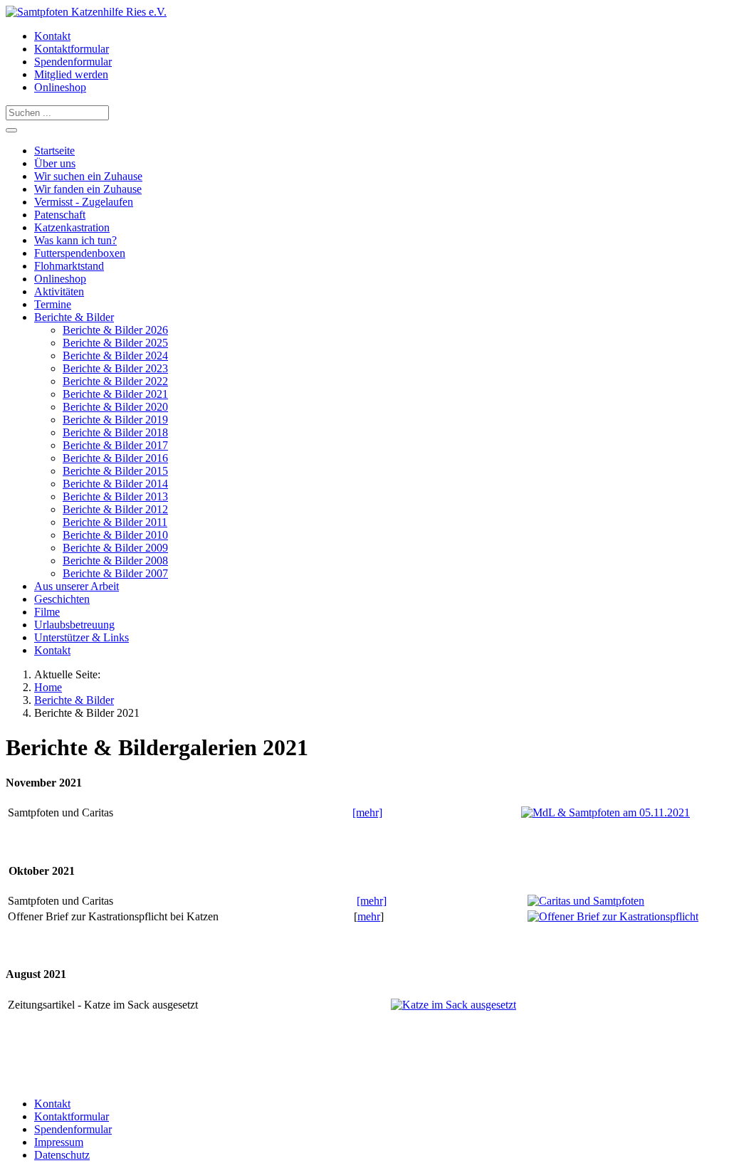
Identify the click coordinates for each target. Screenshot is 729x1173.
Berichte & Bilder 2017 (115, 445)
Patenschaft (59, 215)
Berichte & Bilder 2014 (115, 484)
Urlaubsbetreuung (74, 625)
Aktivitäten (59, 291)
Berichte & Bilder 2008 (115, 560)
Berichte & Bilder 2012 (115, 509)
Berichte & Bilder (74, 317)
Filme (47, 612)
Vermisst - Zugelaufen (83, 202)
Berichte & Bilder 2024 (115, 355)
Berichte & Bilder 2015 (115, 471)
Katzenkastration (72, 227)
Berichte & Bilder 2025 (115, 343)
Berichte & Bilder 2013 (115, 496)
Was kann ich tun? (75, 240)
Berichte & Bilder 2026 (115, 330)
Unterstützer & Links (81, 637)
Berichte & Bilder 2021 (115, 394)
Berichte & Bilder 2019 (115, 420)
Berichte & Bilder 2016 (115, 458)
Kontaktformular (71, 49)
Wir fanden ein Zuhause (88, 189)
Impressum (58, 1142)
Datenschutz (62, 1155)
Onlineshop (60, 87)
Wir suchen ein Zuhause (88, 176)
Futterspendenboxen (79, 253)
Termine (52, 304)
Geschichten (62, 599)
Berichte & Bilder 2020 (115, 407)
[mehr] (367, 812)
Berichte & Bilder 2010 (115, 535)
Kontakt (52, 36)
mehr (368, 916)
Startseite (54, 150)
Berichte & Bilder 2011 (115, 522)
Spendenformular (73, 62)
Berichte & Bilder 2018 (115, 432)
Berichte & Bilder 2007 (115, 573)
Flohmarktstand (69, 266)
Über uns (54, 163)
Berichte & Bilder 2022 (115, 381)
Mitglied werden (71, 74)
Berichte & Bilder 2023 (115, 368)
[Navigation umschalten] (11, 130)
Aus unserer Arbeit (76, 586)
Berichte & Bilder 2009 (115, 548)
